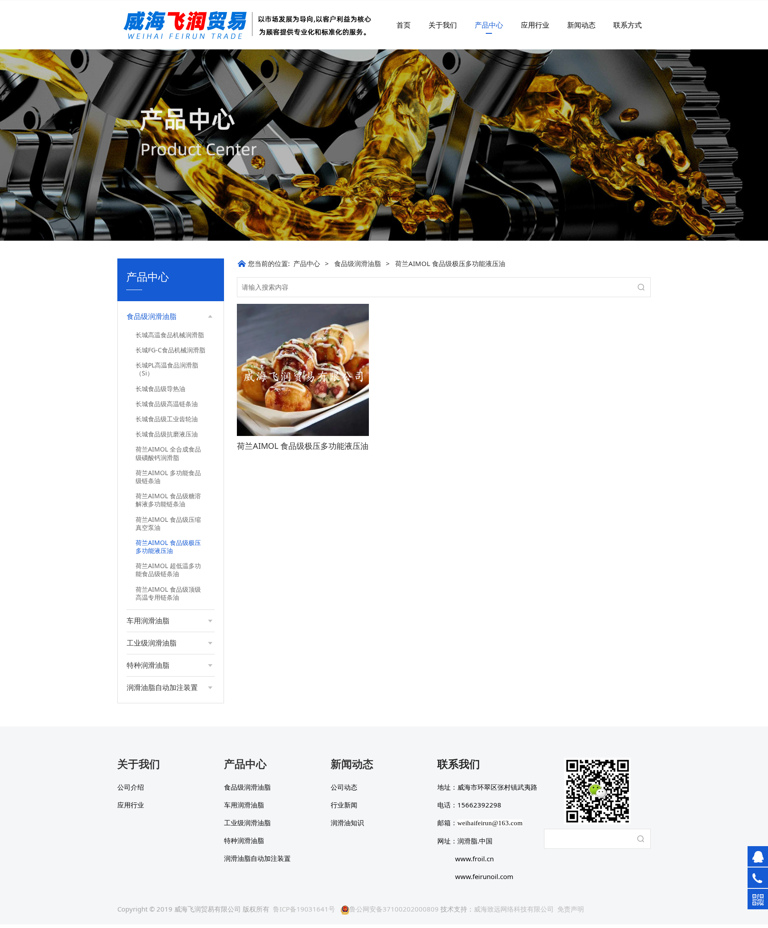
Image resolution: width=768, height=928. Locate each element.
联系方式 (627, 25)
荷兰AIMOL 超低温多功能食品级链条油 (168, 569)
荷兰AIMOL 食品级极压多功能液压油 (168, 546)
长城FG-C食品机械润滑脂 (170, 350)
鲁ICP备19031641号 (304, 908)
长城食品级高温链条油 (167, 403)
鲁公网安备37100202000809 (394, 908)
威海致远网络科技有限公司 (514, 908)
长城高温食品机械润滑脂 (170, 335)
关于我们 (442, 25)
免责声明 (570, 908)
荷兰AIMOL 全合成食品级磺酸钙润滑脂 (168, 453)
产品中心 (489, 25)
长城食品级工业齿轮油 (167, 419)
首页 (403, 25)
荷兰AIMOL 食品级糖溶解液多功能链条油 (168, 500)
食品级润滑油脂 (357, 263)
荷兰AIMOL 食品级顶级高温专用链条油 (168, 593)
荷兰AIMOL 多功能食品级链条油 (168, 476)
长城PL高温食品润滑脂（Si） (167, 369)
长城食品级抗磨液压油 (167, 434)
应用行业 (535, 25)
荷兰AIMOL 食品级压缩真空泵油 (168, 523)
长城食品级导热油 (160, 388)
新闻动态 (581, 25)
